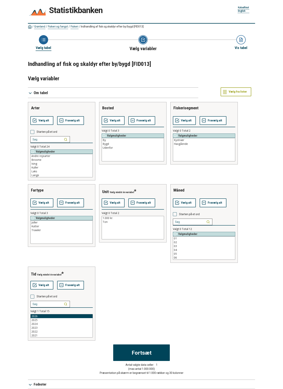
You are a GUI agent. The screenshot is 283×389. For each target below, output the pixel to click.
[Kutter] (62, 226)
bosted (108, 108)
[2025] (62, 320)
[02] (204, 242)
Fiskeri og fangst (58, 26)
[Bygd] (133, 144)
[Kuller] (62, 167)
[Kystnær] (204, 140)
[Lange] (62, 175)
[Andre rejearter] (62, 156)
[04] (204, 250)
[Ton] (133, 222)
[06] (204, 258)
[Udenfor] (133, 148)
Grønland (39, 26)
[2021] (62, 335)
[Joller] (62, 222)
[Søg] (65, 139)
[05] (204, 254)
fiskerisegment (185, 108)
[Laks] (62, 171)
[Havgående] (204, 144)
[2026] (62, 316)
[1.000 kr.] (133, 218)
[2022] (62, 331)
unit (105, 191)
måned (178, 190)
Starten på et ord (47, 131)
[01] (204, 238)
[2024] (62, 324)
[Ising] (62, 164)
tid (33, 274)
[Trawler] (62, 230)
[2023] (62, 328)
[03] (204, 246)
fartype (37, 190)
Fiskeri (74, 26)
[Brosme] (62, 160)
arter (35, 108)
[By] (133, 140)
